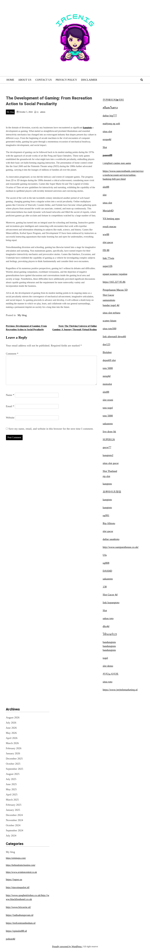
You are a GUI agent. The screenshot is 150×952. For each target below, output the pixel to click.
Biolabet (107, 352)
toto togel (108, 407)
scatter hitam (109, 320)
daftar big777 (110, 115)
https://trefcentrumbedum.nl (20, 922)
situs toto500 (109, 328)
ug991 (106, 515)
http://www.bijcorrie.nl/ (18, 907)
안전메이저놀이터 (113, 99)
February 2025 (13, 804)
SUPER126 (109, 439)
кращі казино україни (115, 274)
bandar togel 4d (111, 305)
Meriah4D (108, 210)
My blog (10, 112)
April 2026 (11, 738)
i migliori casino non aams (117, 163)
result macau (109, 226)
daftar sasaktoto (111, 539)
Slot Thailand (110, 471)
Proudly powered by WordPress (67, 946)
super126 (107, 266)
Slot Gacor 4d (110, 594)
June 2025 (11, 784)
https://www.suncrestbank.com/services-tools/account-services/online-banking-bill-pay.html (123, 175)
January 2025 (13, 809)
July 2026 (11, 722)
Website (10, 417)
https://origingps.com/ (16, 858)
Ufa (105, 555)
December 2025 (14, 758)
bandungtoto (109, 642)
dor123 (106, 344)
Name (10, 395)
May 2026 (11, 732)
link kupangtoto (111, 602)
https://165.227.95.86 (114, 281)
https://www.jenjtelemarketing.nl (120, 689)
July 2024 (11, 835)
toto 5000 (108, 368)
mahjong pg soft (111, 123)
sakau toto (108, 618)
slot (104, 194)
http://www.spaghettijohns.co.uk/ (23, 895)
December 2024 (14, 815)
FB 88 (106, 250)
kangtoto (87, 127)
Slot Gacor (108, 294)
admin (42, 112)
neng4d (106, 376)
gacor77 (107, 447)
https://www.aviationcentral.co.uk (21, 872)
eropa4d (107, 139)
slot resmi (108, 399)
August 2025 (12, 773)
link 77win (108, 258)
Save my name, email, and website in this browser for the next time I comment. (50, 428)
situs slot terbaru (111, 312)
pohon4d (10, 938)
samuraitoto (109, 300)
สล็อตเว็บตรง (110, 107)
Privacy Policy (66, 79)
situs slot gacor (111, 463)
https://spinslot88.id (16, 930)
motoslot (107, 384)
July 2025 (11, 779)
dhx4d (106, 626)
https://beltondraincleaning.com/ (20, 865)
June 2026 (11, 727)
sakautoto (108, 423)
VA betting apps (111, 218)
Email (10, 406)
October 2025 (13, 763)
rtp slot (106, 476)
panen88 (107, 155)
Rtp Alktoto (109, 523)
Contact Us (43, 79)
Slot (105, 147)
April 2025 (11, 794)
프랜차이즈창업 (112, 491)
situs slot (107, 131)
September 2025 (14, 768)
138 (105, 586)
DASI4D (107, 570)
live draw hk (109, 431)
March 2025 (12, 799)
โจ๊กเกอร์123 (110, 634)
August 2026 (12, 717)
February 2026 (13, 748)
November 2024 (14, 820)
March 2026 (12, 743)
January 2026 (13, 753)
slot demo (108, 665)
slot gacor (108, 242)
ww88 (106, 234)
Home (10, 79)
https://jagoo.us (14, 879)
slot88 (106, 186)
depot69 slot (109, 360)
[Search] (141, 80)
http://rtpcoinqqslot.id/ (18, 887)
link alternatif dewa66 (114, 336)
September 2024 (14, 830)
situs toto (107, 681)
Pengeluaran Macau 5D (115, 289)
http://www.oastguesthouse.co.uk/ (121, 547)
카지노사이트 (111, 673)
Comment (12, 353)
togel (105, 657)
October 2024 (13, 825)
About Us (24, 79)
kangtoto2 (108, 455)
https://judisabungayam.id (19, 915)
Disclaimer (89, 79)
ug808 (106, 562)
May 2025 (11, 789)
